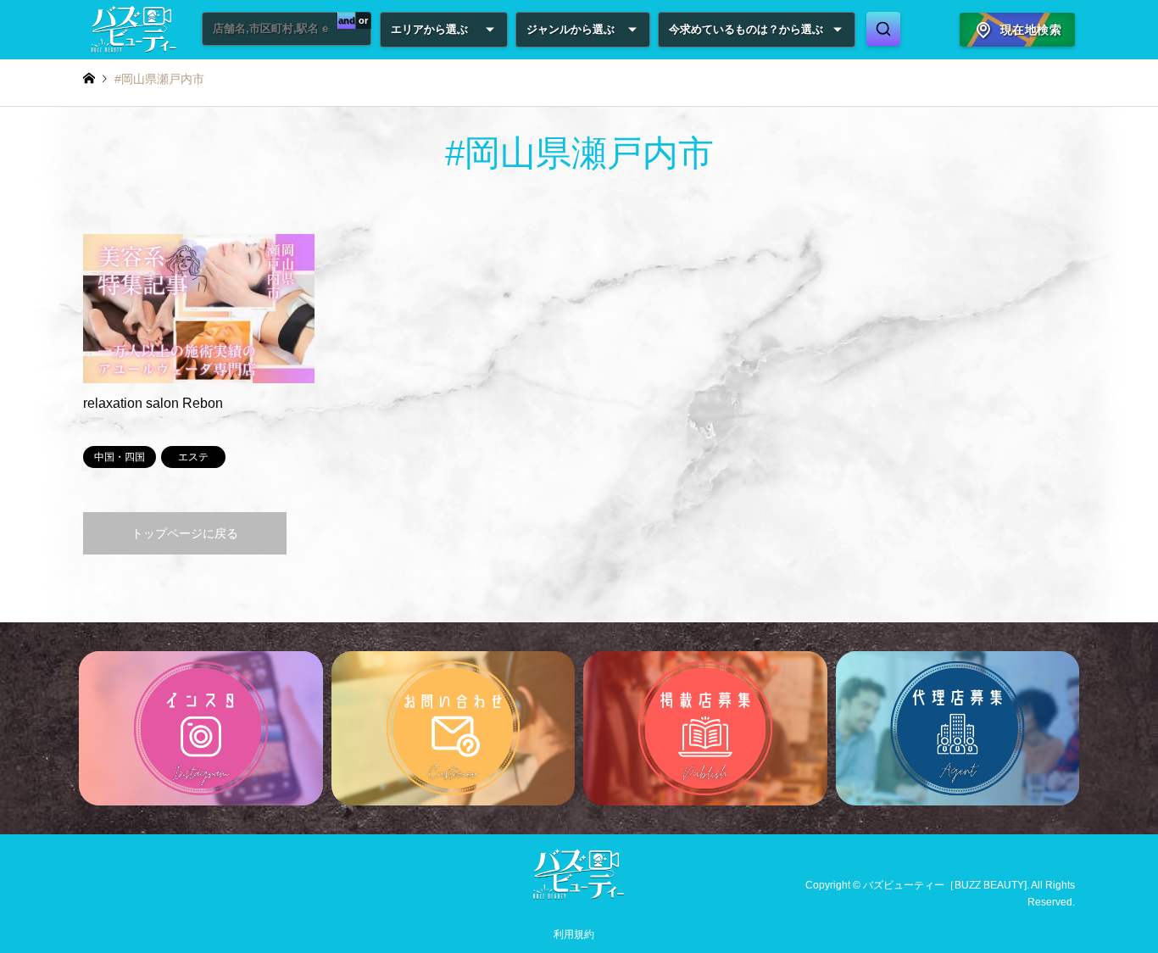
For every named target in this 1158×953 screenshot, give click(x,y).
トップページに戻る (184, 533)
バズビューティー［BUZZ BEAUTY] (945, 885)
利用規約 (574, 934)
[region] (579, 728)
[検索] (883, 29)
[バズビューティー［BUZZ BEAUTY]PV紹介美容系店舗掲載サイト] (134, 29)
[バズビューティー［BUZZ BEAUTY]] (579, 895)
